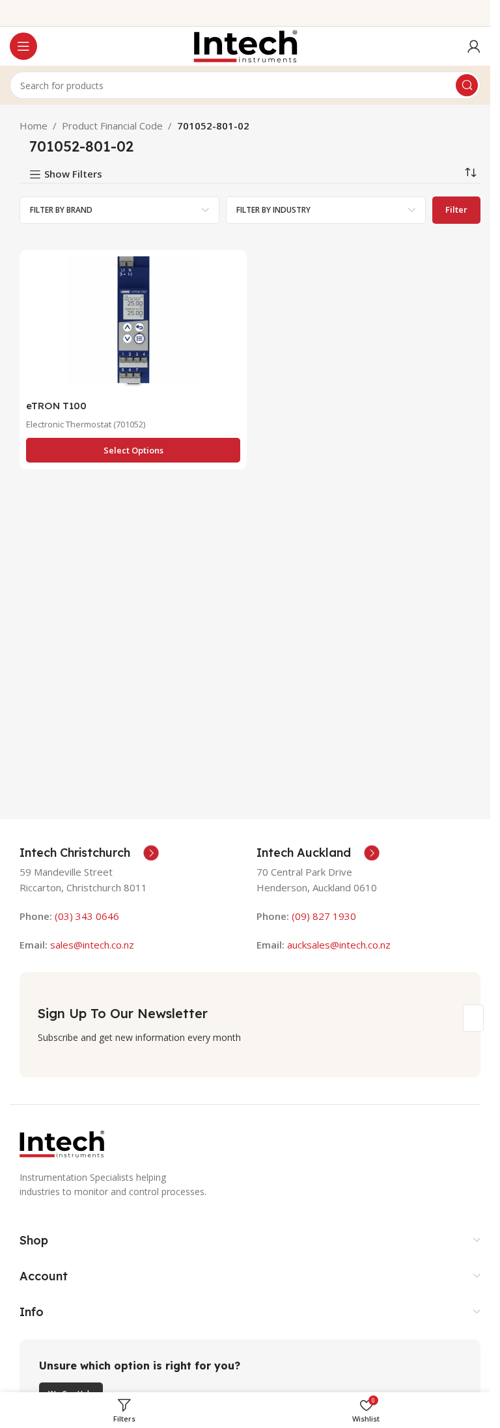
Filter (456, 209)
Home (34, 125)
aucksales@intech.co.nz (338, 944)
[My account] (474, 46)
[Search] (467, 85)
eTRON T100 (56, 405)
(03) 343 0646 (87, 916)
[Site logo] (245, 44)
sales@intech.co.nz (92, 944)
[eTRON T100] (133, 324)
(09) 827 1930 (324, 916)
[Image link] (62, 1142)
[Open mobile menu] (23, 46)
